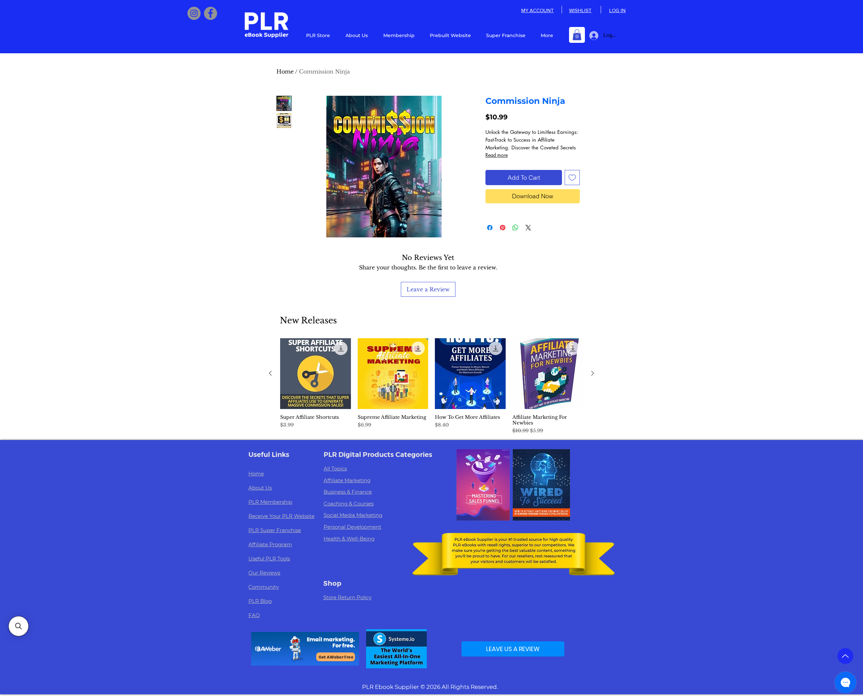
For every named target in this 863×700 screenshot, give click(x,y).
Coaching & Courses (349, 503)
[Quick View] (315, 373)
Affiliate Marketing (347, 480)
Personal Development (352, 527)
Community (263, 587)
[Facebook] (210, 13)
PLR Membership (270, 502)
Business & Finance (348, 492)
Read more (496, 155)
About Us (260, 488)
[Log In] (592, 35)
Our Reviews (264, 573)
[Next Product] (593, 373)
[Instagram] (194, 13)
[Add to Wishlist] (572, 177)
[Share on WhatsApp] (515, 228)
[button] (577, 34)
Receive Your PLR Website (281, 516)
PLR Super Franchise (274, 530)
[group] (431, 386)
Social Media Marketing (353, 515)
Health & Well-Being (349, 538)
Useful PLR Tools (269, 558)
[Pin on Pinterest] (503, 228)
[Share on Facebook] (490, 228)
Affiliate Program (270, 544)
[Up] (845, 656)
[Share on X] (528, 228)
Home (285, 71)
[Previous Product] (270, 373)
